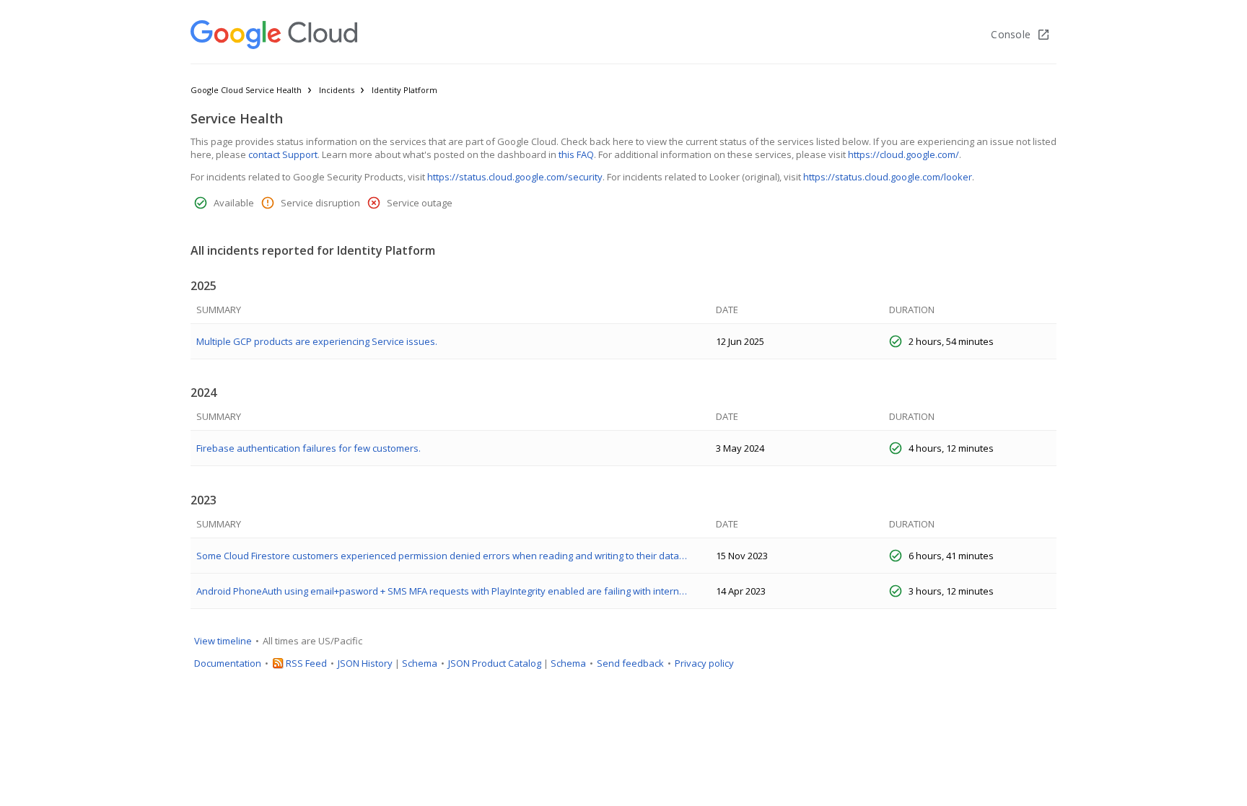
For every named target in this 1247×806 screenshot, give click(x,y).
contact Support (283, 154)
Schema (419, 663)
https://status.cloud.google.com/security (515, 176)
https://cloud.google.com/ (903, 154)
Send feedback (630, 663)
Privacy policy (704, 663)
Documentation (227, 663)
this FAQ (576, 154)
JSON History (365, 663)
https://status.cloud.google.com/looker (887, 176)
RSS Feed (306, 663)
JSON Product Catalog (494, 663)
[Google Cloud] (274, 34)
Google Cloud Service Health (246, 89)
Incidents (336, 89)
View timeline (223, 640)
